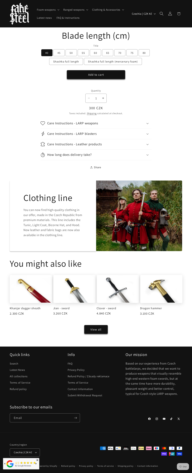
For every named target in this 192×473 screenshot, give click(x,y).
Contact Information (80, 389)
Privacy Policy (76, 370)
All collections (19, 376)
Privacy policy (86, 465)
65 (107, 53)
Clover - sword (106, 308)
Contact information (147, 465)
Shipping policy (126, 465)
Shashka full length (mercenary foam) (113, 61)
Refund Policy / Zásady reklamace (89, 376)
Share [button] (97, 167)
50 (71, 53)
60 (95, 53)
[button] (48, 10)
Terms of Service (20, 382)
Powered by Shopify (47, 465)
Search (14, 363)
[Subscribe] (75, 418)
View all (95, 329)
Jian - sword (61, 308)
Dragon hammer (151, 308)
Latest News (17, 370)
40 (46, 53)
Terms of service (105, 465)
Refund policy (18, 389)
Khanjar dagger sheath (25, 308)
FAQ (70, 363)
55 (83, 53)
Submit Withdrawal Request (85, 395)
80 (144, 53)
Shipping (92, 113)
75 (132, 53)
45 (59, 53)
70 (120, 53)
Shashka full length (66, 61)
